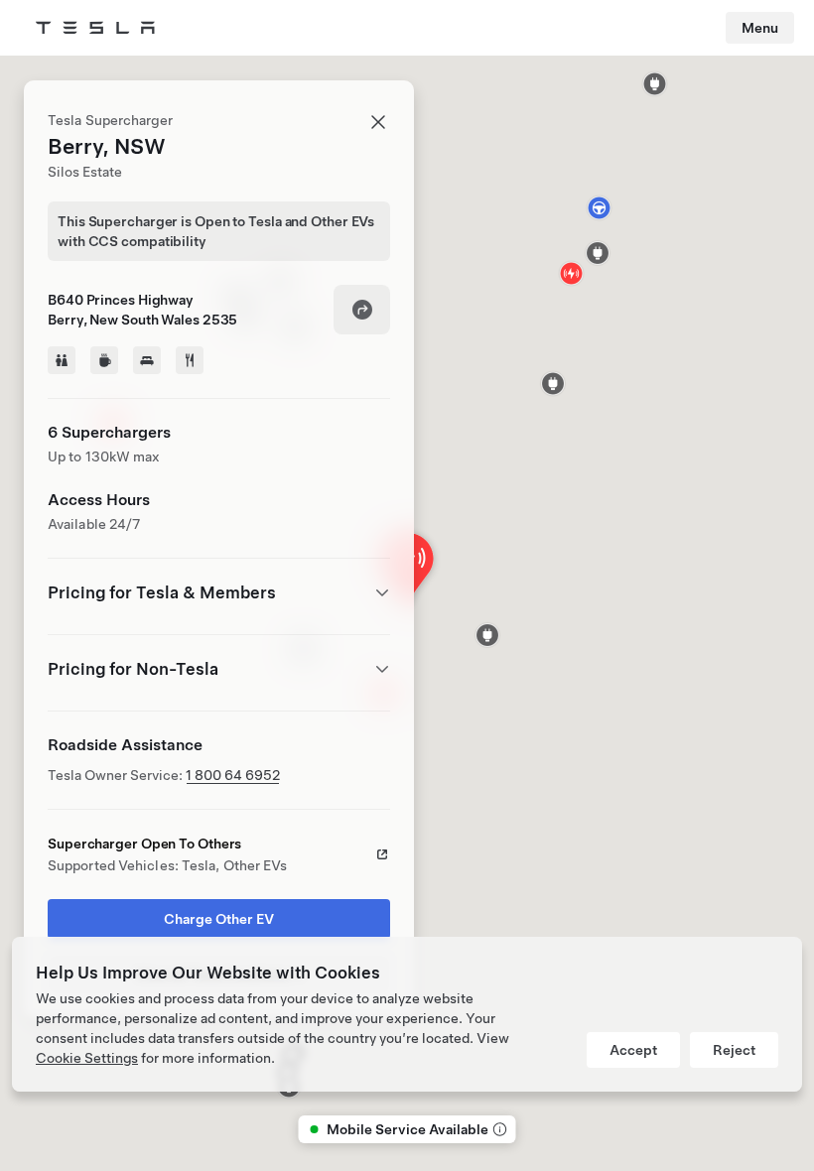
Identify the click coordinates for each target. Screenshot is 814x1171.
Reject (734, 1050)
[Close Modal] (378, 122)
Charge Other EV (219, 919)
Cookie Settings (87, 1058)
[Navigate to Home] (95, 28)
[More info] (498, 1129)
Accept (633, 1050)
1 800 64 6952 (233, 775)
